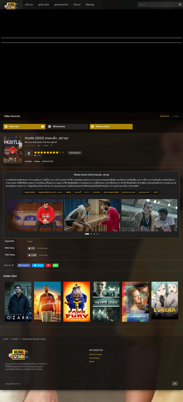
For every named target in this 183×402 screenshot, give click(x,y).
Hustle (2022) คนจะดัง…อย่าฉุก (50, 192)
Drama (37, 161)
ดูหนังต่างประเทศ (128, 192)
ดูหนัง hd (96, 192)
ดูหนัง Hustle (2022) (111, 192)
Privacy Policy (94, 358)
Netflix (68, 192)
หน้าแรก (29, 4)
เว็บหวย (76, 4)
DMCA (91, 362)
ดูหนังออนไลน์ (61, 4)
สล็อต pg (90, 4)
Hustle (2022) (30, 192)
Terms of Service (95, 354)
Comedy (28, 161)
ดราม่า (87, 192)
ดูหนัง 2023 (43, 4)
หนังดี (155, 192)
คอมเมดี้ (78, 192)
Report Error (164, 116)
